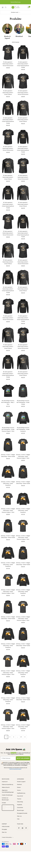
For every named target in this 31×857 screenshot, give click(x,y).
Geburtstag (20, 801)
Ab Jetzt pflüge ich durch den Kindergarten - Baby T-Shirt (8, 402)
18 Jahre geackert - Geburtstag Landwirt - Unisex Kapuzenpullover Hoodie (23, 64)
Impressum (5, 781)
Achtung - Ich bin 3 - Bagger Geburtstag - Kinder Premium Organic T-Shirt (8, 510)
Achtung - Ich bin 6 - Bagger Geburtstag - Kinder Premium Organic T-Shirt (23, 618)
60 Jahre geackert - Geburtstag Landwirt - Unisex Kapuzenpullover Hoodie (8, 289)
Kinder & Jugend (21, 781)
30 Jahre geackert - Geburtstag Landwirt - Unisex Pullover (8, 177)
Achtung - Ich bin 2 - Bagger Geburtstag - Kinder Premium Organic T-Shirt (23, 456)
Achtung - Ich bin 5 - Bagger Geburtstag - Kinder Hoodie (23, 563)
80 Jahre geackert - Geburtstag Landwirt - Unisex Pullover (23, 373)
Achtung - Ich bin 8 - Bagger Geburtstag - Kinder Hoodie (23, 698)
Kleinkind (19, 784)
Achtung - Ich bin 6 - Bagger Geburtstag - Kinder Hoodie (8, 617)
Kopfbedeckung (21, 793)
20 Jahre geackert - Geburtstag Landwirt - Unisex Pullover (23, 119)
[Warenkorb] (28, 7)
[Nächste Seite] (25, 737)
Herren (19, 790)
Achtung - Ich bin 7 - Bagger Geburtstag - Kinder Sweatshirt (23, 672)
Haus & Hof (20, 796)
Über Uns (4, 832)
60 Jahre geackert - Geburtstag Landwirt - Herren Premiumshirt (23, 261)
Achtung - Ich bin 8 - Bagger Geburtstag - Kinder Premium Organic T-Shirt (8, 726)
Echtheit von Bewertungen (5, 799)
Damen (19, 787)
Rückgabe (4, 829)
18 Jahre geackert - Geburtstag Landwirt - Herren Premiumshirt (8, 63)
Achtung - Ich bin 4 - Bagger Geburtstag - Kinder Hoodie (8, 536)
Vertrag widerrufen (8, 807)
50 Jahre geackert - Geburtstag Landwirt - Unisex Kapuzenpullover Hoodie (23, 234)
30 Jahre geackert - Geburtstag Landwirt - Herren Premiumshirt (8, 148)
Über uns (19, 816)
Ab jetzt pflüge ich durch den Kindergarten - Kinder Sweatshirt (23, 429)
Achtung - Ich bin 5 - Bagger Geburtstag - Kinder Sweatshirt (23, 591)
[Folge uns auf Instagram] (22, 828)
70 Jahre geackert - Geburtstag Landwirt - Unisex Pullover (8, 346)
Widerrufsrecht (6, 787)
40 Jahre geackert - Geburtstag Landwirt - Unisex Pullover (23, 204)
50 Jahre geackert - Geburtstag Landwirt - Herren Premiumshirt (8, 233)
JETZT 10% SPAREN (23, 758)
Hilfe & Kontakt (5, 826)
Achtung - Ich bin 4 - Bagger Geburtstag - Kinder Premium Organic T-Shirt (23, 537)
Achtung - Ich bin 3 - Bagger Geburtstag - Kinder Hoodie (23, 482)
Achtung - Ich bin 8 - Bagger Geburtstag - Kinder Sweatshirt (23, 726)
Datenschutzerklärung (7, 784)
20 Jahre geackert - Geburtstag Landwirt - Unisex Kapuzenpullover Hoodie (8, 120)
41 (21, 736)
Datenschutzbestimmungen (15, 769)
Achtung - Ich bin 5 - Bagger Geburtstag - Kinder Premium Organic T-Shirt (8, 591)
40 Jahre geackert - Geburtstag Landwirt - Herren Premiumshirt (23, 177)
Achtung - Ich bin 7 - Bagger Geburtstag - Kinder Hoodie (23, 644)
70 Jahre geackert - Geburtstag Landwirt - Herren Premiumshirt (8, 317)
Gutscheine (20, 807)
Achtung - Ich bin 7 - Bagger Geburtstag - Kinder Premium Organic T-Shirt (8, 672)
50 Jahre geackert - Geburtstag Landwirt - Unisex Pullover (8, 261)
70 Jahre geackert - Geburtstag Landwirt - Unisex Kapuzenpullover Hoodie (23, 318)
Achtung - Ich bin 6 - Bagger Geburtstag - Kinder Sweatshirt (8, 645)
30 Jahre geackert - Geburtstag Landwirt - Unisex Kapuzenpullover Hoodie (23, 149)
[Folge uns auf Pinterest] (26, 828)
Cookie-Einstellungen (7, 795)
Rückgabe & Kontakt (22, 813)
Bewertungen (20, 810)
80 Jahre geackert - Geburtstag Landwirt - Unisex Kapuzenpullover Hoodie (8, 374)
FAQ (18, 819)
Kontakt (4, 802)
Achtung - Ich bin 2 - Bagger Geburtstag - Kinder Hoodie (8, 455)
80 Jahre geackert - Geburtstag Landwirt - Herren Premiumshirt (23, 346)
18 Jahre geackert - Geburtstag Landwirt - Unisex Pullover (8, 92)
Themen (19, 799)
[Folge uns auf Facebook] (19, 828)
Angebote (19, 804)
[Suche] (5, 7)
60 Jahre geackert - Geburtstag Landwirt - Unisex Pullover (23, 288)
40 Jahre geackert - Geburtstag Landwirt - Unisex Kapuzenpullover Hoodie (8, 205)
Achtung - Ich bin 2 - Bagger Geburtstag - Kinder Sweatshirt (8, 483)
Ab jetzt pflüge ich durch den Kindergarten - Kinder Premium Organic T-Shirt (8, 429)
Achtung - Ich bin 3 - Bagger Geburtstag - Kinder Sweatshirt (23, 510)
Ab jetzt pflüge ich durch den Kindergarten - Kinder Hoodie (23, 402)
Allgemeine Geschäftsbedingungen (8, 791)
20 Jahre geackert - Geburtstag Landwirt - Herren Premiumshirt (23, 92)
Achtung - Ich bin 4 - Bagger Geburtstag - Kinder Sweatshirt (8, 564)
